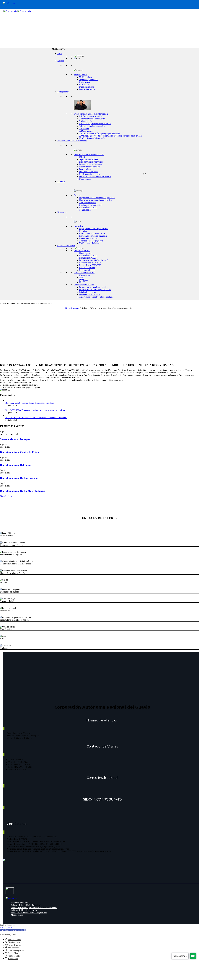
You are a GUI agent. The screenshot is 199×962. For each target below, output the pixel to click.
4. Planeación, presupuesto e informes (95, 123)
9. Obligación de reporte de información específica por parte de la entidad (110, 136)
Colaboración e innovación (90, 205)
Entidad (60, 61)
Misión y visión (85, 77)
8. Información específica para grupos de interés (99, 133)
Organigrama (84, 82)
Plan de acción (85, 253)
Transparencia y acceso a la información (91, 114)
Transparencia (63, 92)
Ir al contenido (6, 927)
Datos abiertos (85, 179)
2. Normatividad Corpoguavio (92, 119)
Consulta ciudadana (87, 202)
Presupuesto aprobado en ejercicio (93, 287)
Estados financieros (87, 292)
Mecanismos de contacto (89, 167)
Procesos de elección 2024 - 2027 (93, 260)
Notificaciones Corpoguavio (91, 241)
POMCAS (83, 280)
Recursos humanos (87, 267)
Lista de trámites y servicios (91, 162)
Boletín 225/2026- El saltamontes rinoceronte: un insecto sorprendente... (36, 410)
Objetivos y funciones (88, 79)
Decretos (83, 231)
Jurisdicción (84, 84)
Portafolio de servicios (88, 171)
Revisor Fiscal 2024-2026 (90, 263)
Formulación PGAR (87, 258)
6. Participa (84, 128)
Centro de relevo (7, 925)
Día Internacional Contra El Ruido (19, 452)
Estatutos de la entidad (88, 238)
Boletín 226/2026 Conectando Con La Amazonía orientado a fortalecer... (36, 417)
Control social (85, 210)
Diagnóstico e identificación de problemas (97, 197)
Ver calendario (6, 496)
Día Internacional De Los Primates (19, 478)
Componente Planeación (84, 272)
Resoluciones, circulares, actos (92, 233)
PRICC (82, 282)
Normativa (61, 212)
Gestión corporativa (82, 250)
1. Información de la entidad (91, 116)
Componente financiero (84, 285)
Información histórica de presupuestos (95, 289)
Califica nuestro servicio (89, 174)
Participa (61, 181)
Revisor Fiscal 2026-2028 (90, 265)
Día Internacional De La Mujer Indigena (22, 490)
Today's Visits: (14, 759)
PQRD (82, 157)
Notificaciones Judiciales (89, 243)
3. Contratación (85, 121)
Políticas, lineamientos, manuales (93, 236)
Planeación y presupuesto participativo (95, 200)
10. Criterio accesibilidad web (92, 138)
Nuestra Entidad (80, 74)
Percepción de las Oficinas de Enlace (95, 176)
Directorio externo (87, 89)
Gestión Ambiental (87, 270)
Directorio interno (86, 87)
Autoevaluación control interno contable (96, 297)
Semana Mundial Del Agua (15, 439)
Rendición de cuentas (88, 207)
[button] (58, 49)
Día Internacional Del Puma (15, 465)
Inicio (59, 53)
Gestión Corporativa (66, 245)
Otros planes (84, 275)
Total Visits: (13, 769)
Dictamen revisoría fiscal (89, 294)
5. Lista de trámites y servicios (92, 126)
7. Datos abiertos (86, 131)
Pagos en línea (85, 169)
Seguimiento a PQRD (88, 159)
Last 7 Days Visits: (16, 764)
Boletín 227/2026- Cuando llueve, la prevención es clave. (29, 403)
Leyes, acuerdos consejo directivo (93, 228)
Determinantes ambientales (90, 164)
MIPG (81, 277)
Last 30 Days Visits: (17, 767)
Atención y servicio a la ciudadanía (72, 141)
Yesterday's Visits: (16, 762)
